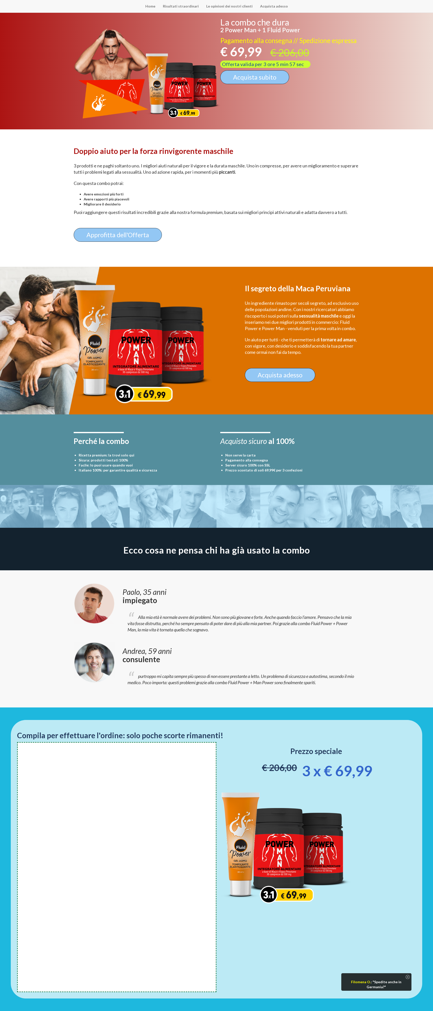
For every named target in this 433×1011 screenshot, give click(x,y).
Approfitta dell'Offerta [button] (117, 234)
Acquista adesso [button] (280, 375)
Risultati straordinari (181, 6)
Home (150, 6)
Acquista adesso (274, 6)
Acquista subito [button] (254, 77)
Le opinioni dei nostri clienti (229, 6)
